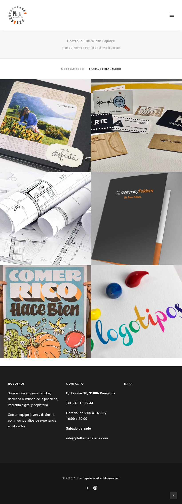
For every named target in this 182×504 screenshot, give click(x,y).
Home (66, 47)
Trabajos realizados (105, 69)
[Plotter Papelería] (17, 15)
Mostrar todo (72, 69)
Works (77, 47)
